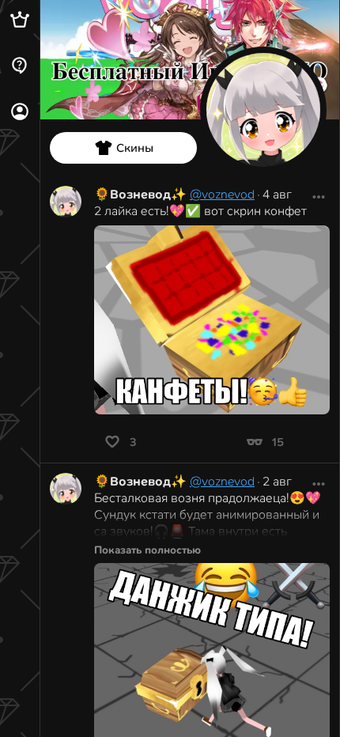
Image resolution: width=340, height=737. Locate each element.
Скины (134, 148)
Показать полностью (147, 550)
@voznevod (222, 194)
